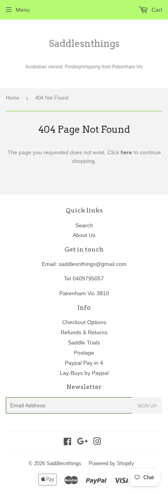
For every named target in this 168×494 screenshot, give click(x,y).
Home (12, 98)
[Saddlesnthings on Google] (82, 442)
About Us (84, 235)
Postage (84, 353)
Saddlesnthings (84, 43)
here (126, 152)
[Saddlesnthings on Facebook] (67, 442)
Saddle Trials (84, 342)
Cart (156, 10)
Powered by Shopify (111, 463)
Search (84, 225)
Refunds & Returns (84, 332)
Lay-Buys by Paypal (84, 373)
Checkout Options (84, 322)
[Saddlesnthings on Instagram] (97, 442)
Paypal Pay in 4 (84, 363)
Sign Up (147, 405)
